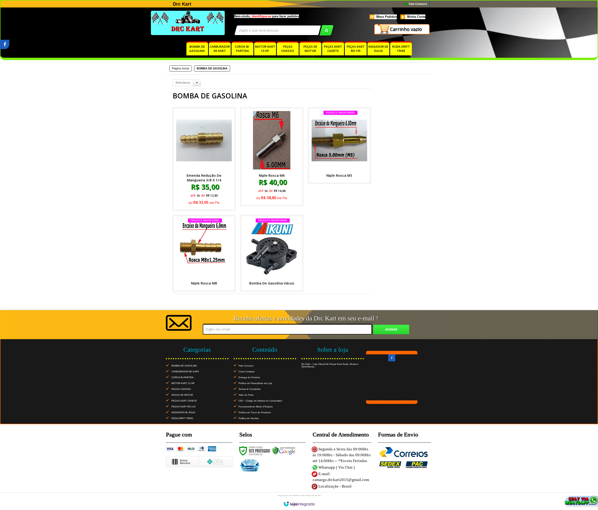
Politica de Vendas (248, 418)
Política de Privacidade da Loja (255, 383)
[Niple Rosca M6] (272, 157)
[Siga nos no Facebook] (4, 45)
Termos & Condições (249, 389)
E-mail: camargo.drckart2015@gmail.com (341, 477)
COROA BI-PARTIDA (182, 377)
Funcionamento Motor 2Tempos (255, 406)
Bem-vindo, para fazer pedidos (266, 16)
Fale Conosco (417, 4)
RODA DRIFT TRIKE (182, 418)
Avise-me (339, 198)
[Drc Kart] (196, 23)
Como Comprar (246, 371)
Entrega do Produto (249, 377)
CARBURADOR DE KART (185, 371)
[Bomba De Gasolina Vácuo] (272, 253)
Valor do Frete (246, 395)
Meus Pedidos (386, 16)
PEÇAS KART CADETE (184, 400)
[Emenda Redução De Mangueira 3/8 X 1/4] (204, 159)
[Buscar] (326, 30)
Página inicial (180, 68)
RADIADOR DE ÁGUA (183, 412)
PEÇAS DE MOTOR (182, 395)
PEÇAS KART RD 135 (183, 406)
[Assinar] (391, 329)
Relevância (183, 82)
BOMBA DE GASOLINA (184, 365)
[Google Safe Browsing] (283, 451)
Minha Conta (416, 16)
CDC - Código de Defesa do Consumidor (260, 400)
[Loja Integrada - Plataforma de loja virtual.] (299, 503)
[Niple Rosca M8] (204, 253)
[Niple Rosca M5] (339, 145)
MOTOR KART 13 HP (183, 383)
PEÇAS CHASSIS (181, 389)
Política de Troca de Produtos (254, 412)
